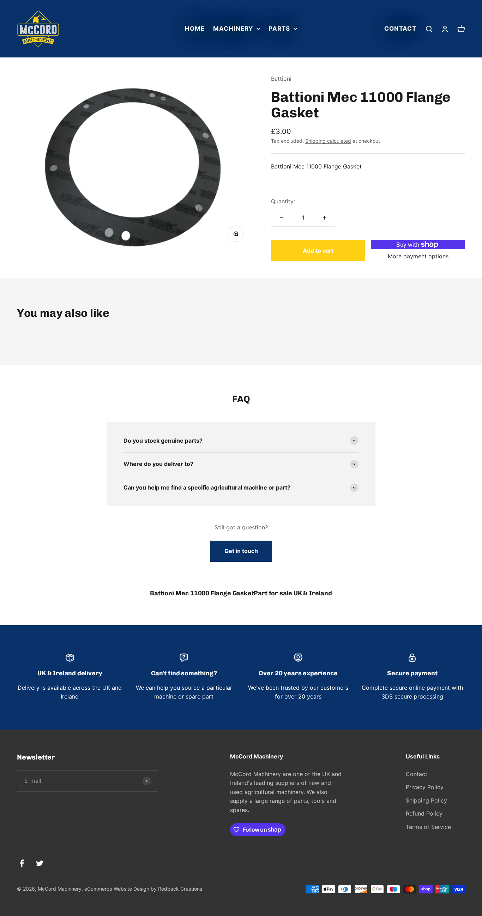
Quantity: (283, 201)
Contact (400, 28)
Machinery (233, 28)
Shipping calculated (328, 141)
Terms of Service (428, 826)
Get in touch (241, 550)
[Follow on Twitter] (39, 863)
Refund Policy (424, 813)
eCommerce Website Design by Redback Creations (143, 889)
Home (195, 28)
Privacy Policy (425, 787)
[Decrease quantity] (281, 217)
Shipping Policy (426, 800)
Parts (279, 28)
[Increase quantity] (324, 217)
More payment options (418, 256)
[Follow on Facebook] (21, 863)
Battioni (281, 78)
